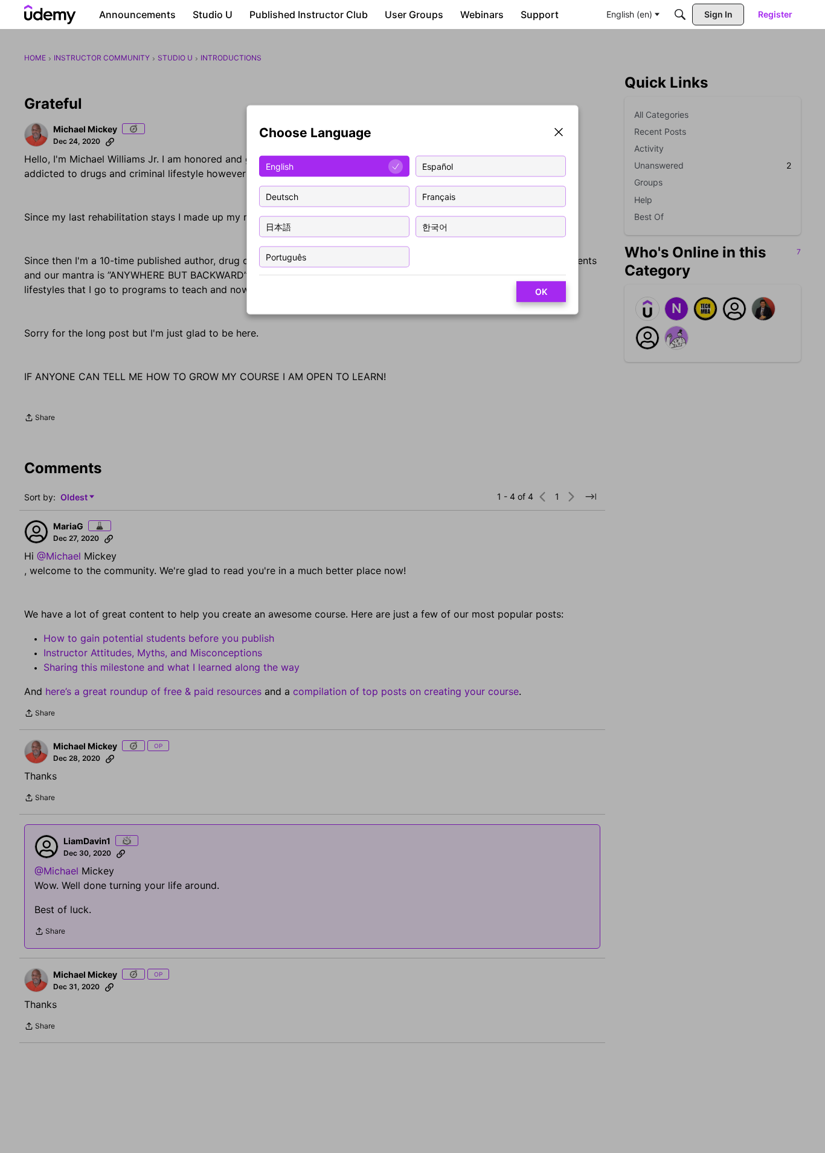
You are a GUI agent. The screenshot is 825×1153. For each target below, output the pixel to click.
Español (437, 166)
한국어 (435, 226)
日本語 (278, 226)
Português (286, 256)
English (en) (629, 14)
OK (541, 291)
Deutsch (282, 196)
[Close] (558, 133)
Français (438, 196)
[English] (50, 14)
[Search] (680, 14)
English (280, 166)
